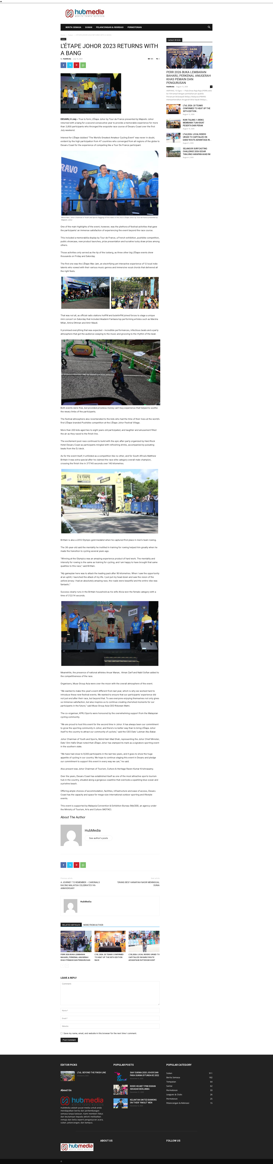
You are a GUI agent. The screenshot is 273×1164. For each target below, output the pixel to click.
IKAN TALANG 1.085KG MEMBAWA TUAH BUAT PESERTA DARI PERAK (193, 123)
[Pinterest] (76, 65)
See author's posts (98, 838)
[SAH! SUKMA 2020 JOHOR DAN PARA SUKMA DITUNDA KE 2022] (120, 1076)
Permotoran (135, 27)
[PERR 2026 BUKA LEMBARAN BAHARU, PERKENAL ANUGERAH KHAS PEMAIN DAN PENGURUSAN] (76, 941)
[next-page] (67, 966)
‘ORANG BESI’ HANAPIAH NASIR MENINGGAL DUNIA (138, 884)
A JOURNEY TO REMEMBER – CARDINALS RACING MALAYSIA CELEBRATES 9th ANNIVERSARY (80, 885)
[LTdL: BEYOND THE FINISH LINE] (68, 1076)
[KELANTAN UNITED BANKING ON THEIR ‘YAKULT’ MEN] (120, 1103)
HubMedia (67, 59)
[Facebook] (63, 65)
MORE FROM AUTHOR (93, 925)
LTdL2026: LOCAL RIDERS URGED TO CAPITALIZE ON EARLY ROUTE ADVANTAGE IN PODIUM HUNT (144, 957)
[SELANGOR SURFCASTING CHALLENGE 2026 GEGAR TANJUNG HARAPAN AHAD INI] (173, 152)
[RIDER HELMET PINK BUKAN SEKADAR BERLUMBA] (120, 1090)
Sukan (88, 27)
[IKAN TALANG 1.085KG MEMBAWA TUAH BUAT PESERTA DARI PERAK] (173, 123)
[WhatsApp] (83, 65)
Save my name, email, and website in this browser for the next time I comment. (100, 1033)
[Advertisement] (160, 13)
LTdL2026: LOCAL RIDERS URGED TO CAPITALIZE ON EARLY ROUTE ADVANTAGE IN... (197, 137)
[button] (209, 27)
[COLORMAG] (82, 1104)
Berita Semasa (73, 27)
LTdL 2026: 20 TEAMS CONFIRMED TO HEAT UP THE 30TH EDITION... (196, 108)
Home (63, 35)
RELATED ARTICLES (71, 925)
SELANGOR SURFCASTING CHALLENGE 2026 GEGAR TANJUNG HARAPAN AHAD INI (196, 151)
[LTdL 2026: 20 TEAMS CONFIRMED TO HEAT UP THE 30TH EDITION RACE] (110, 941)
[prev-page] (62, 966)
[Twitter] (70, 65)
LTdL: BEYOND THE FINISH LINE (91, 1072)
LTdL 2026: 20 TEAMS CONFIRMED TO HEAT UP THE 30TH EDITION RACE (109, 957)
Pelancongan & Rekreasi (110, 27)
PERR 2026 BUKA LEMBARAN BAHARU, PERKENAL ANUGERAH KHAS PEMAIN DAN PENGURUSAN (75, 957)
